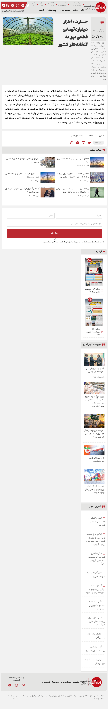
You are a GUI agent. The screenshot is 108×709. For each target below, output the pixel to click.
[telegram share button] (22, 5)
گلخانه (91, 135)
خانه (82, 10)
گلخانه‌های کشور (77, 135)
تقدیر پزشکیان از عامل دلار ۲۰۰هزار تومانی (95, 370)
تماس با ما (46, 682)
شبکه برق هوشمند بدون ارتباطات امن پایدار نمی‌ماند (22, 175)
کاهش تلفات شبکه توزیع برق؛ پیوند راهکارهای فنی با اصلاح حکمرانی (73, 175)
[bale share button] (4, 5)
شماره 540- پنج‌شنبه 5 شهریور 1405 (92, 290)
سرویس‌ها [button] (66, 10)
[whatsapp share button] (71, 143)
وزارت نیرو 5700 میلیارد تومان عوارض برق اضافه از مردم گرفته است (72, 190)
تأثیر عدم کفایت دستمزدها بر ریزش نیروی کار (96, 605)
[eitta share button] (8, 5)
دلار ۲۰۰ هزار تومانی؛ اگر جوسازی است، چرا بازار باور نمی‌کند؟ (94, 434)
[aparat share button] (12, 5)
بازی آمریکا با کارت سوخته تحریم (96, 459)
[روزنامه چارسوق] (95, 7)
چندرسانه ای (51, 10)
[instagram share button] (17, 5)
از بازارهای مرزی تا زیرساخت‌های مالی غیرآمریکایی (95, 621)
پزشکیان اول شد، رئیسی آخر (96, 635)
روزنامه (75, 10)
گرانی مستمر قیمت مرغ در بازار (95, 661)
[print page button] (97, 36)
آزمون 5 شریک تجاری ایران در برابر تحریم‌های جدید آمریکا (94, 489)
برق (100, 135)
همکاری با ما (66, 682)
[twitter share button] (28, 5)
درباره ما (55, 682)
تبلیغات (76, 682)
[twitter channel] (23, 685)
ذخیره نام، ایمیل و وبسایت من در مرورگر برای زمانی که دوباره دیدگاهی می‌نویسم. (73, 242)
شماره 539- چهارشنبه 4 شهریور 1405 (93, 332)
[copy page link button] (102, 36)
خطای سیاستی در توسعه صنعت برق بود (73, 160)
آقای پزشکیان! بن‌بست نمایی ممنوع (95, 648)
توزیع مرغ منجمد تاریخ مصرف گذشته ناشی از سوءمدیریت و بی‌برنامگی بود (94, 401)
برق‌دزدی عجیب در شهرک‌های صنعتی (22, 158)
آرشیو (41, 10)
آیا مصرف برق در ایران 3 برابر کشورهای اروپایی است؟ (22, 190)
